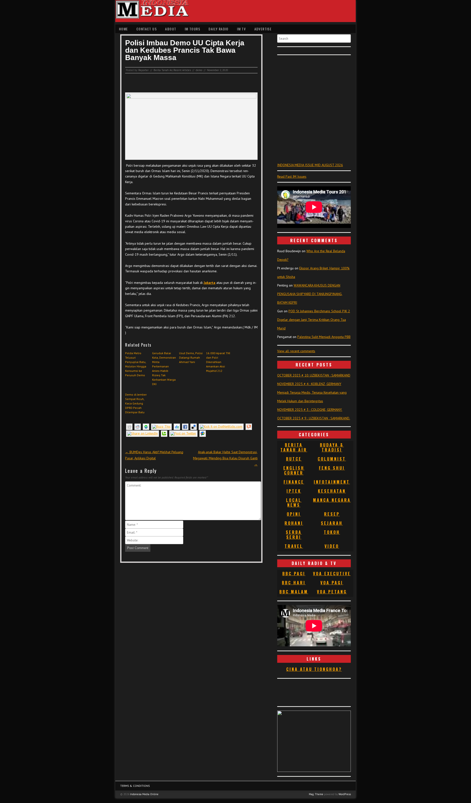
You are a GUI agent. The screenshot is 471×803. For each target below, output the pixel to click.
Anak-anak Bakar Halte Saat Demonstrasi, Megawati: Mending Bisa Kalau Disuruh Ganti (225, 458)
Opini (294, 514)
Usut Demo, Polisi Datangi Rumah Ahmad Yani (191, 357)
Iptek (294, 491)
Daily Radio (218, 28)
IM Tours (192, 28)
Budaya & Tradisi (332, 447)
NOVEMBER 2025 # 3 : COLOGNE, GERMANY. (309, 409)
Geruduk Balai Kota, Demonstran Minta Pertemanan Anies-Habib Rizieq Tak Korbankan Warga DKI (164, 368)
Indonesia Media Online (144, 794)
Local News (293, 502)
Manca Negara (332, 500)
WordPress (345, 794)
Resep (332, 514)
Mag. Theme (316, 794)
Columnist (332, 459)
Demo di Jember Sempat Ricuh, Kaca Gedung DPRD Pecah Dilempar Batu (136, 403)
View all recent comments (296, 351)
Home (123, 28)
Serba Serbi (294, 534)
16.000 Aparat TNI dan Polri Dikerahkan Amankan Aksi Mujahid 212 (218, 362)
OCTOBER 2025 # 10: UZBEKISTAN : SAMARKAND (313, 375)
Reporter (143, 70)
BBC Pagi (293, 574)
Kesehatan (332, 491)
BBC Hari (294, 583)
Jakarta (209, 282)
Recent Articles (182, 70)
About (170, 28)
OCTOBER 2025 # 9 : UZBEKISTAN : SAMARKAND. (313, 418)
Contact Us (146, 28)
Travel (294, 546)
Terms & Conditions (135, 786)
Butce (294, 459)
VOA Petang (332, 592)
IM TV (241, 28)
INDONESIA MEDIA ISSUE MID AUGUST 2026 (310, 165)
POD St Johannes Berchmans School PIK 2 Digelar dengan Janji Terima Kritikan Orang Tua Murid (313, 319)
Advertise (263, 28)
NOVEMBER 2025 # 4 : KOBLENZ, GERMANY (309, 384)
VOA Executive (332, 574)
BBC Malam (293, 592)
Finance (294, 482)
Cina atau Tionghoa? (314, 669)
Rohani (294, 523)
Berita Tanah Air (163, 70)
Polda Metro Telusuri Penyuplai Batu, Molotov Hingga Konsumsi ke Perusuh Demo (135, 364)
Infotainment (332, 482)
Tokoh (332, 532)
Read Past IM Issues (291, 176)
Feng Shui (332, 468)
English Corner (293, 470)
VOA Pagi (331, 583)
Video (332, 546)
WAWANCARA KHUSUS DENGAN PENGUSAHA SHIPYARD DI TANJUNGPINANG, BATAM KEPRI (309, 294)
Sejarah (332, 523)
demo (199, 70)
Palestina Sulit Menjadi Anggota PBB (324, 337)
